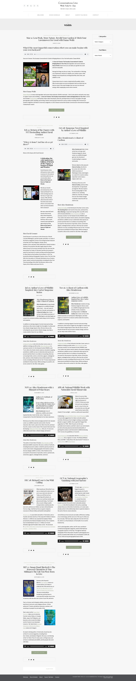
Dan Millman (44, 582)
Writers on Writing (83, 125)
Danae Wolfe (26, 94)
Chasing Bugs (33, 98)
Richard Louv (26, 514)
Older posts (49, 668)
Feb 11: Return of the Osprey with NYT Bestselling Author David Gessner (39, 132)
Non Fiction (66, 35)
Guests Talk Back (81, 15)
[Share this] (54, 117)
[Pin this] (59, 117)
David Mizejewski (81, 416)
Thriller (73, 285)
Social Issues (39, 477)
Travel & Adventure (46, 564)
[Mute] (49, 336)
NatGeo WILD (61, 441)
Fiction (61, 125)
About (67, 15)
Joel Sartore (85, 487)
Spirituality (37, 564)
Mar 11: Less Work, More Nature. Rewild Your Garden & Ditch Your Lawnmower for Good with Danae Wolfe (56, 39)
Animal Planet (71, 441)
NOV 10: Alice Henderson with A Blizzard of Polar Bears (39, 388)
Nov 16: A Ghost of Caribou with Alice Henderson (74, 288)
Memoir (40, 125)
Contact (96, 15)
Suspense (70, 125)
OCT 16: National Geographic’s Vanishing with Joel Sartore (74, 479)
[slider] (52, 336)
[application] (39, 336)
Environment (54, 35)
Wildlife (39, 127)
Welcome (40, 15)
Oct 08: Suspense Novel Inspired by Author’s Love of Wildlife (74, 129)
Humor (35, 125)
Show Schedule (54, 15)
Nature (61, 35)
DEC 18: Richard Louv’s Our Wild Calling (39, 481)
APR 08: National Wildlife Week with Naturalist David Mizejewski (74, 388)
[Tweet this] (56, 117)
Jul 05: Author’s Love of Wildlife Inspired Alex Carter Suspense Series (39, 290)
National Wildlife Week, (70, 416)
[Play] (25, 336)
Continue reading (56, 110)
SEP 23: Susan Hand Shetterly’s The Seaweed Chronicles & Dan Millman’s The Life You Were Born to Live (39, 570)
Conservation (47, 35)
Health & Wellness (75, 384)
